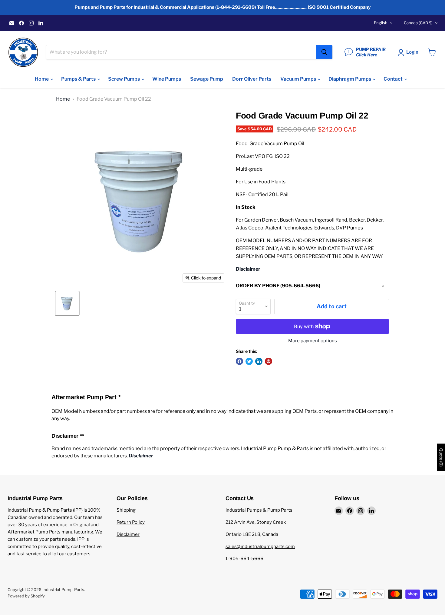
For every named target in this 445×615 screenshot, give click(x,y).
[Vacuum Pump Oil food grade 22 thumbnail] (67, 303)
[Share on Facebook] (239, 361)
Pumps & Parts (79, 79)
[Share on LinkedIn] (258, 361)
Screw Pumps (124, 79)
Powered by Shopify (26, 595)
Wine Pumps (166, 79)
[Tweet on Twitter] (249, 361)
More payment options (312, 340)
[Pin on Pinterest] (268, 361)
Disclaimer (128, 534)
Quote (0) (441, 457)
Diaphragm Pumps (350, 79)
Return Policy (131, 522)
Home (42, 79)
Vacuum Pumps (298, 79)
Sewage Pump (206, 79)
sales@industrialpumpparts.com (260, 546)
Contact (394, 79)
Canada (418, 22)
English (380, 22)
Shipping (126, 510)
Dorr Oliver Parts (251, 79)
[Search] (324, 52)
